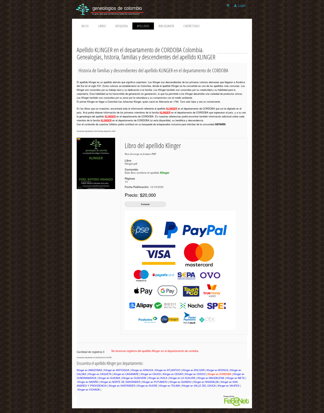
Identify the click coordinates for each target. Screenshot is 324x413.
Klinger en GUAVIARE (134, 378)
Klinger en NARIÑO (87, 382)
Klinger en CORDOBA (219, 374)
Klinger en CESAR (173, 374)
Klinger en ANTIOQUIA (116, 370)
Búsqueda (122, 26)
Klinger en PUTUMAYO (154, 382)
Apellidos (143, 26)
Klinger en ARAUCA (142, 370)
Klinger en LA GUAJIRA (182, 378)
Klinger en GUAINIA (109, 378)
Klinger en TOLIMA (169, 385)
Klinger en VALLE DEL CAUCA (199, 385)
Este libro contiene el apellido (147, 172)
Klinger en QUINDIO (180, 382)
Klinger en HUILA (157, 378)
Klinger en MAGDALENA (210, 378)
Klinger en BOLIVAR (193, 370)
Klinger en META (235, 378)
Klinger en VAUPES (228, 385)
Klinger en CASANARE (126, 374)
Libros (102, 26)
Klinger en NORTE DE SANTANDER (120, 382)
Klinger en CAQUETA (100, 374)
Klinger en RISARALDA (206, 382)
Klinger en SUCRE (147, 385)
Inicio (85, 26)
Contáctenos (191, 26)
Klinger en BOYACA (217, 370)
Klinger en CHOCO (195, 374)
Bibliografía (166, 26)
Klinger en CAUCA (151, 374)
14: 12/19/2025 (144, 184)
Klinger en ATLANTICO (167, 370)
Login (241, 5)
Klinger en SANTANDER (122, 385)
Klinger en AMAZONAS (89, 370)
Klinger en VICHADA (88, 389)
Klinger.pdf (131, 163)
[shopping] (228, 5)
